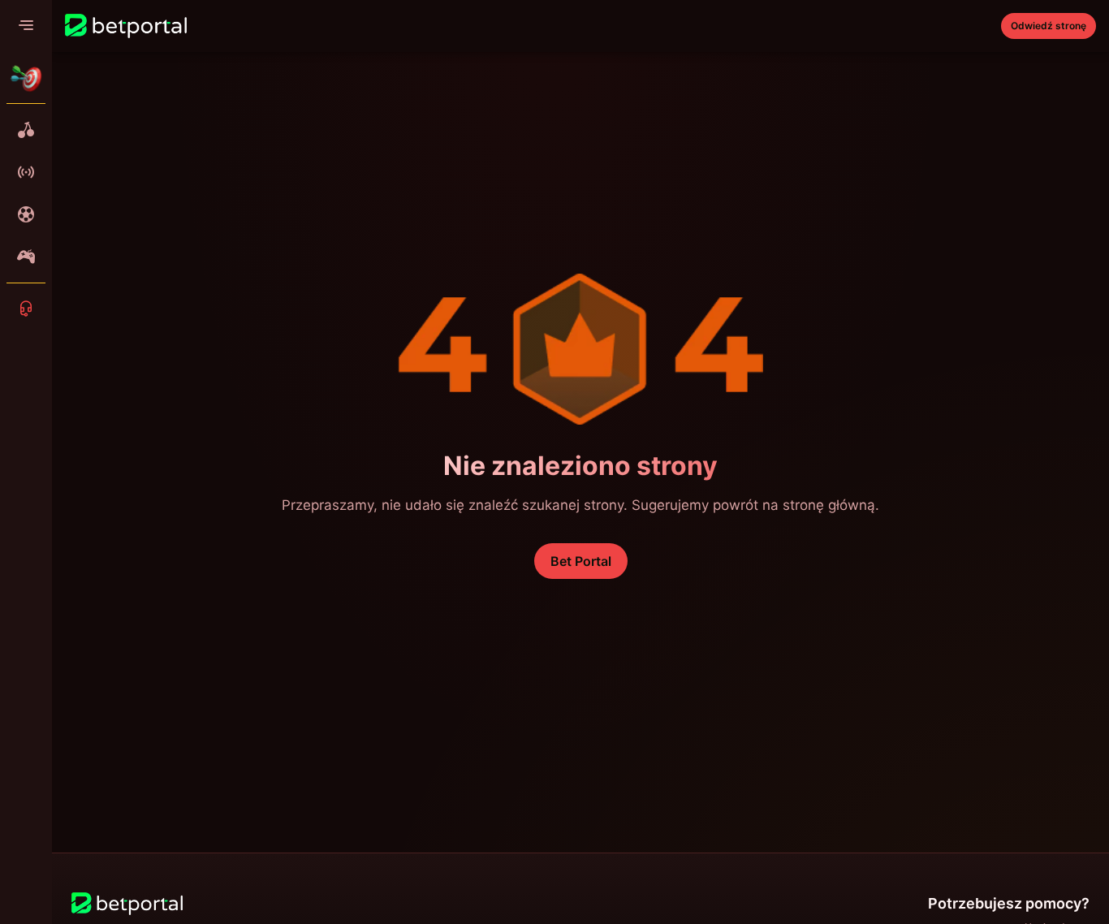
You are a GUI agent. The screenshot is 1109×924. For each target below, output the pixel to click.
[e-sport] (25, 256)
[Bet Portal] (126, 26)
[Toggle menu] (26, 26)
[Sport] (25, 214)
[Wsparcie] (25, 308)
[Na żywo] (25, 172)
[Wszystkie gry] (25, 129)
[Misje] (25, 77)
